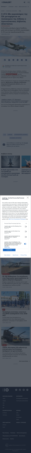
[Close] (28, 198)
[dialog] (15, 226)
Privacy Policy (24, 255)
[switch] (25, 226)
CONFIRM (9, 249)
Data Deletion (7, 255)
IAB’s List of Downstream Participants (17, 219)
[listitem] (15, 223)
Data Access (15, 255)
